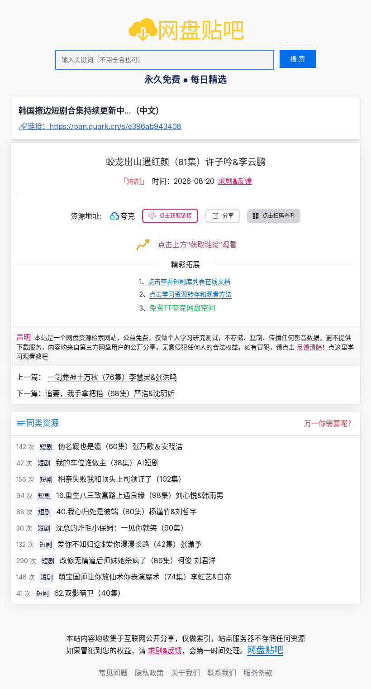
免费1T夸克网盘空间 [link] (182, 307)
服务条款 (257, 672)
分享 (228, 215)
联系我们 (221, 672)
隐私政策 (149, 672)
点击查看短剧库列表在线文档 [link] (189, 281)
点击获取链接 (175, 215)
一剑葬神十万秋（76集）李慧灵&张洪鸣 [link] (112, 377)
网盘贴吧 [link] (265, 650)
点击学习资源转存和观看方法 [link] (190, 294)
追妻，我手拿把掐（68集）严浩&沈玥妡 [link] (110, 393)
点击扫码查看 (278, 215)
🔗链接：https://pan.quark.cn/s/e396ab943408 (100, 126)
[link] (186, 30)
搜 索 (297, 58)
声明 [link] (23, 337)
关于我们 (185, 672)
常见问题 (113, 672)
